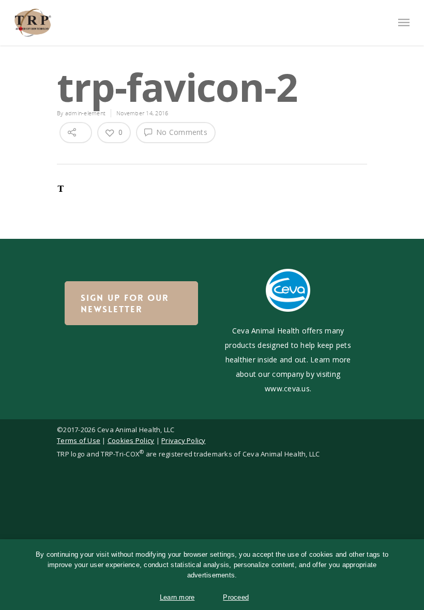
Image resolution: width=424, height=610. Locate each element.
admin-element (85, 113)
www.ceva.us (287, 388)
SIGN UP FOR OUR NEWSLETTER (125, 303)
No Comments (180, 132)
